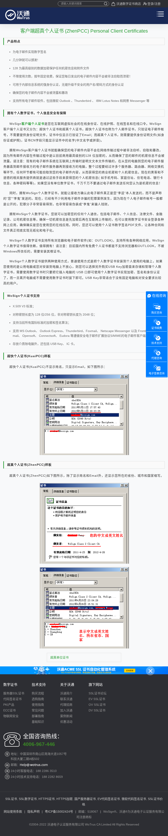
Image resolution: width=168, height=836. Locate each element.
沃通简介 (66, 693)
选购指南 (38, 699)
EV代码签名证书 (109, 799)
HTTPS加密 (64, 799)
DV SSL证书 (97, 710)
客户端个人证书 (32, 123)
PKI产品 (8, 704)
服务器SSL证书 (13, 693)
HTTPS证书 (46, 799)
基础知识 (38, 721)
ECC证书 (9, 710)
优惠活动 (66, 721)
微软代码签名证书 (134, 799)
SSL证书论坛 (98, 693)
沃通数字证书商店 (128, 3)
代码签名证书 (12, 699)
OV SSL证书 (97, 704)
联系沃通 (66, 699)
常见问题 (38, 710)
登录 (150, 3)
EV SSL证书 (97, 699)
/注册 (157, 3)
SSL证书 (11, 799)
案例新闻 (66, 716)
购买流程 (38, 693)
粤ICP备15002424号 (59, 811)
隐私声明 (33, 811)
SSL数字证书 (28, 799)
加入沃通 (66, 710)
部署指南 (38, 716)
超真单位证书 (59, 657)
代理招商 (66, 704)
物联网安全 (11, 716)
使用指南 (38, 704)
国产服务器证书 (85, 799)
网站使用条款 (13, 811)
